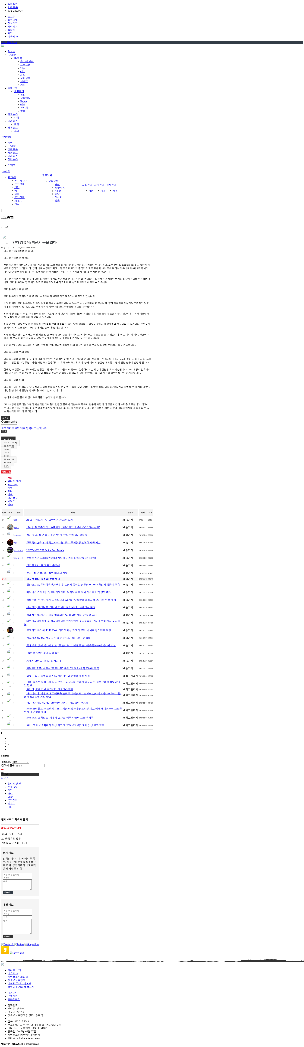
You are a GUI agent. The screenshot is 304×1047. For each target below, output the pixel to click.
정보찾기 (13, 23)
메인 (10, 142)
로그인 (11, 16)
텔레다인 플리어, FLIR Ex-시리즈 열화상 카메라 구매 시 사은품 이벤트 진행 (68, 630)
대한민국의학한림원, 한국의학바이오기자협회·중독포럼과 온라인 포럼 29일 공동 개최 (72, 623)
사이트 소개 (14, 970)
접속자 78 (13, 36)
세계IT (24, 81)
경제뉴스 (13, 159)
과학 (22, 74)
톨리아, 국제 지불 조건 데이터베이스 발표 (49, 689)
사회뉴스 (13, 152)
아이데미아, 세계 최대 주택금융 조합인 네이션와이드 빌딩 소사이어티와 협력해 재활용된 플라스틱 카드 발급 (72, 695)
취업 (10, 33)
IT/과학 (18, 58)
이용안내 (13, 992)
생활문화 (19, 91)
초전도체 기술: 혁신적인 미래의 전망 (47, 573)
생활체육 (25, 98)
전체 (10, 477)
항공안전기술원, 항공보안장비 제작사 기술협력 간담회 (57, 702)
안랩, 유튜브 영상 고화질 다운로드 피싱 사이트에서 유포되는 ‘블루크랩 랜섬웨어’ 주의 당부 (72, 684)
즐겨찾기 (13, 4)
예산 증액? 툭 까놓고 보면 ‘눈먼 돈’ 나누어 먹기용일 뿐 (57, 535)
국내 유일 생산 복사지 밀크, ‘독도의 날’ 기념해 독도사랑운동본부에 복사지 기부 (71, 645)
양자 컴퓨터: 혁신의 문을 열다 (43, 578)
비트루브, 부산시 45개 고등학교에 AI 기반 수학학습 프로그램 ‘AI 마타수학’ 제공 (71, 599)
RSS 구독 (13, 7)
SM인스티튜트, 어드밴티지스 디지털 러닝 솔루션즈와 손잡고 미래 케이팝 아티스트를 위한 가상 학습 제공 (73, 710)
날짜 (143, 512)
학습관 (11, 30)
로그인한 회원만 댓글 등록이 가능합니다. (24, 428)
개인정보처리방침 (18, 976)
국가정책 (25, 78)
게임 (22, 68)
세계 (16, 124)
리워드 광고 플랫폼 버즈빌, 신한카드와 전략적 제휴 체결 (58, 676)
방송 (22, 111)
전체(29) (8, 439)
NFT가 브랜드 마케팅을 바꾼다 (43, 660)
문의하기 (13, 996)
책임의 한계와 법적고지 (21, 986)
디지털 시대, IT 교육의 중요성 (43, 565)
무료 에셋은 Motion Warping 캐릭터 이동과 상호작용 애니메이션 (61, 557)
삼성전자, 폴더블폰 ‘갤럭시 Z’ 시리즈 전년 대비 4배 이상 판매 (60, 607)
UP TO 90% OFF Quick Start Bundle (45, 550)
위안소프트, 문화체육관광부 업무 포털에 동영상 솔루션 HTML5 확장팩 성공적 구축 (73, 584)
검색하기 (13, 26)
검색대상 (6, 762)
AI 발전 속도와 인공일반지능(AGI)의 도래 (49, 519)
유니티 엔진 (27, 61)
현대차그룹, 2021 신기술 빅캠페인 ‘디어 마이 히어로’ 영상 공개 (61, 615)
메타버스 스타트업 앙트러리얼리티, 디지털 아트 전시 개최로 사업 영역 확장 (68, 592)
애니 (22, 71)
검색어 (8, 765)
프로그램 (25, 64)
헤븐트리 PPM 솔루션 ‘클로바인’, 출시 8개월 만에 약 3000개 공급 (62, 668)
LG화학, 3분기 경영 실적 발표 (43, 653)
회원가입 (13, 20)
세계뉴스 (13, 156)
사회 (16, 117)
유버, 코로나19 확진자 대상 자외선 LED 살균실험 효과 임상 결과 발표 (65, 725)
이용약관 (13, 973)
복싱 (22, 94)
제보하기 (8, 892)
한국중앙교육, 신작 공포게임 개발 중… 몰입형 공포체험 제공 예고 (63, 542)
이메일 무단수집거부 (19, 983)
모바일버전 (14, 999)
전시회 (24, 107)
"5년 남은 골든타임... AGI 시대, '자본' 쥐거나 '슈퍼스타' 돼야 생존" (63, 527)
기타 (22, 84)
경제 (16, 131)
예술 (22, 104)
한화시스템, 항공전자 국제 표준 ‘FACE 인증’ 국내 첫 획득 (58, 637)
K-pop (23, 101)
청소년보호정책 (16, 980)
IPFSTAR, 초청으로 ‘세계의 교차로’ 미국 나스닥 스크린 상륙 (60, 717)
